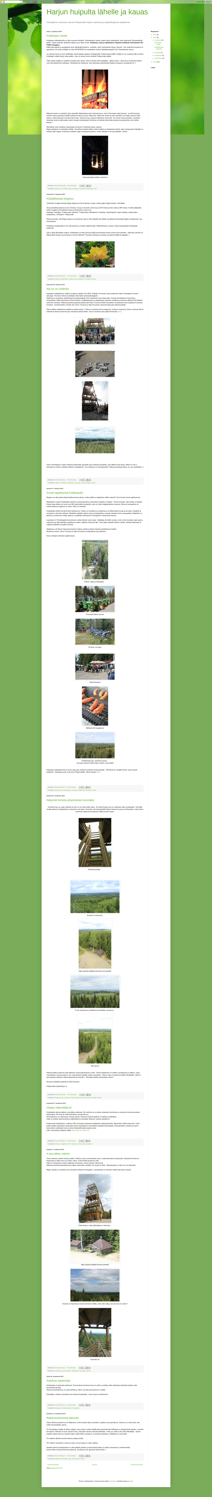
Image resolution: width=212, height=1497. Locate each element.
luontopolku (70, 482)
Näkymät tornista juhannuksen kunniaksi (70, 800)
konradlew (112, 1481)
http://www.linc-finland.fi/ (80, 1130)
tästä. (120, 311)
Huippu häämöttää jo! (59, 1107)
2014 (155, 35)
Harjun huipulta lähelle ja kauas (97, 12)
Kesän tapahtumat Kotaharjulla (64, 492)
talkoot (93, 482)
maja (70, 188)
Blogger (130, 1481)
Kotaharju (57, 188)
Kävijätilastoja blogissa (59, 198)
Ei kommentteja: (72, 185)
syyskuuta (158, 40)
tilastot (94, 279)
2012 (155, 62)
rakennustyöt (86, 1097)
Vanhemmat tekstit (137, 1465)
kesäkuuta (158, 55)
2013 (155, 37)
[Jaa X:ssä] (85, 186)
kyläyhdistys (64, 279)
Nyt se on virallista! (57, 288)
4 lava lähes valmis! (58, 1153)
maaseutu (77, 482)
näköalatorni (75, 188)
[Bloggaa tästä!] (83, 186)
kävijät (66, 188)
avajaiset (57, 482)
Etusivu (94, 1465)
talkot (94, 790)
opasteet (82, 188)
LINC (69, 1144)
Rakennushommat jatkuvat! (62, 1417)
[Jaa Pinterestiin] (90, 186)
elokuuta (158, 52)
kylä (62, 188)
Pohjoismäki (89, 188)
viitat (95, 188)
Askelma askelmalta (58, 1380)
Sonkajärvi (88, 279)
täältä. (98, 772)
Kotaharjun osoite (56, 35)
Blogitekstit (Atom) (57, 1468)
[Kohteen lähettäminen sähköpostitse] (81, 186)
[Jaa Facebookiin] (87, 186)
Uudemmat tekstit (53, 1465)
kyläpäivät (64, 1144)
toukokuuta (158, 58)
